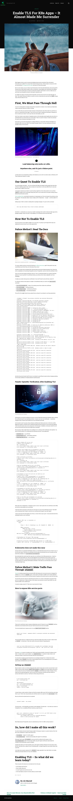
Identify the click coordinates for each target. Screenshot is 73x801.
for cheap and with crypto (27, 85)
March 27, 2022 (41, 20)
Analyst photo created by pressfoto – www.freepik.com (25, 262)
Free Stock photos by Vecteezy (21, 414)
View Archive (23, 785)
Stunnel (16, 573)
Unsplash (41, 72)
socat (20, 652)
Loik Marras (36, 72)
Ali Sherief (33, 20)
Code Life (36, 8)
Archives (52, 3)
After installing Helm (19, 196)
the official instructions (39, 265)
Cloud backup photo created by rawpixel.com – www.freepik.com (27, 156)
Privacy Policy (66, 798)
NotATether (9, 798)
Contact (62, 3)
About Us (57, 3)
